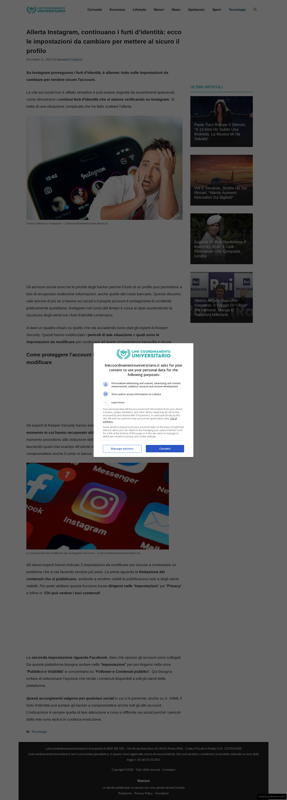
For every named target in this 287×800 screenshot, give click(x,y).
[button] (143, 402)
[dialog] (143, 400)
